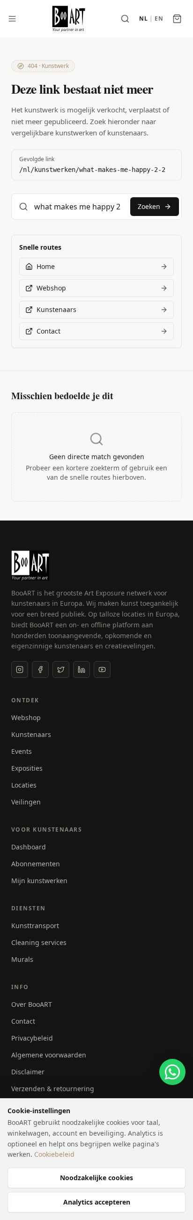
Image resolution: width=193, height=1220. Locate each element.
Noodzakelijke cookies (96, 1177)
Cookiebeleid (54, 1154)
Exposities (27, 768)
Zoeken (149, 206)
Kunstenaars (31, 734)
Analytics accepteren (96, 1202)
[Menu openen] (12, 18)
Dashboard (28, 846)
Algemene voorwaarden (48, 1054)
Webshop (26, 717)
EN (159, 18)
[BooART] (68, 19)
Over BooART (31, 1004)
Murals (22, 959)
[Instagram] (19, 669)
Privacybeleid (32, 1038)
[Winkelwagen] (177, 18)
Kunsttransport (35, 925)
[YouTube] (102, 669)
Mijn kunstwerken (39, 880)
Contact (23, 1021)
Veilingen (26, 801)
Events (21, 751)
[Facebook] (40, 669)
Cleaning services (39, 942)
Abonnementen (35, 863)
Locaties (24, 785)
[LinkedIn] (81, 669)
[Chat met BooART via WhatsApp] (172, 1072)
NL (143, 18)
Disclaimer (28, 1071)
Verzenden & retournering (52, 1088)
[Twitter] (60, 669)
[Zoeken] (125, 18)
